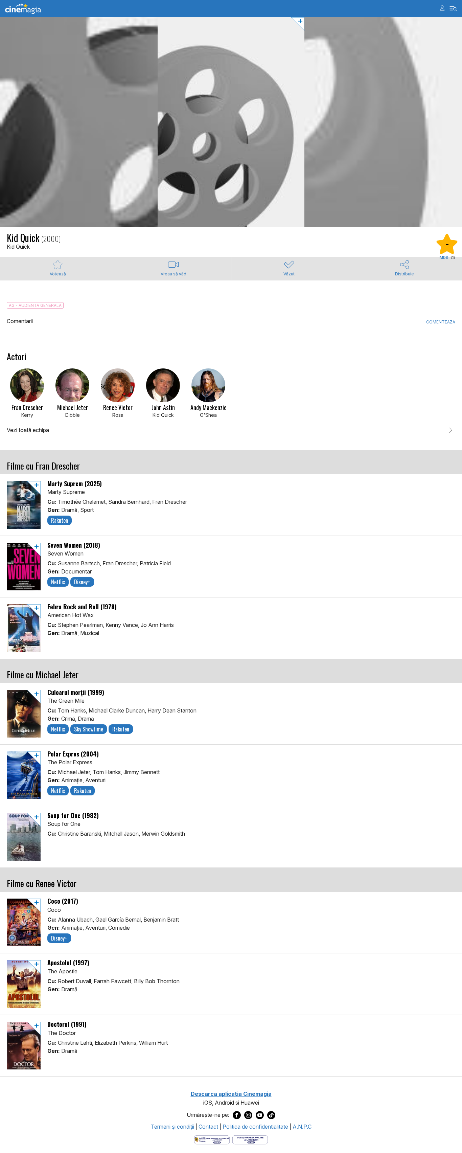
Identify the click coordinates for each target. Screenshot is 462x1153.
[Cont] (442, 7)
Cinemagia (23, 8)
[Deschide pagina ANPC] (212, 1139)
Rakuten (59, 520)
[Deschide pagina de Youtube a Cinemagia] (260, 1115)
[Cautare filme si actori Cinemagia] (453, 8)
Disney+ (82, 582)
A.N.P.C (302, 1126)
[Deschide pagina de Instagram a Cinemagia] (248, 1115)
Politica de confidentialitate (255, 1126)
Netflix (58, 582)
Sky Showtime (88, 729)
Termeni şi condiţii (172, 1126)
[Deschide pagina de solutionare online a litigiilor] (250, 1139)
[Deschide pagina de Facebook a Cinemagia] (237, 1115)
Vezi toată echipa (28, 430)
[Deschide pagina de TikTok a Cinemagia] (271, 1115)
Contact (208, 1126)
